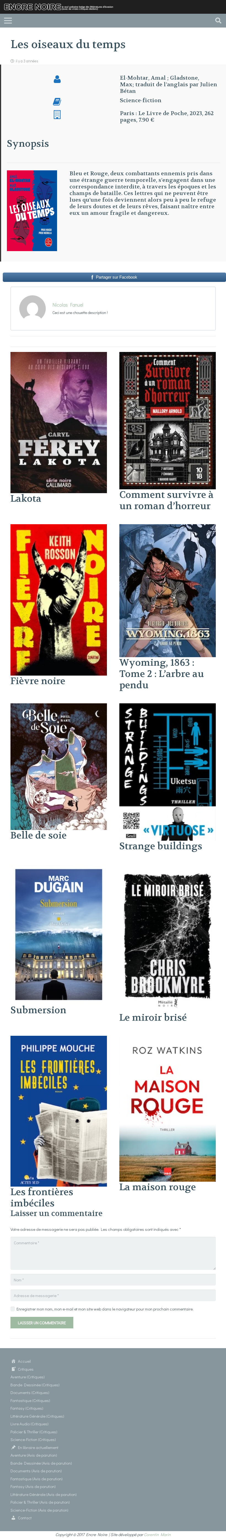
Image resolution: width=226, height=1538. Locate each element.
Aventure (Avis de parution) (33, 1455)
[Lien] (61, 7)
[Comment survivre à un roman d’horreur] (167, 355)
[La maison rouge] (167, 1039)
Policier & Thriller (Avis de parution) (40, 1502)
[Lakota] (58, 355)
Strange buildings (160, 846)
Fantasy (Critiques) (26, 1408)
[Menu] (8, 20)
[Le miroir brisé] (167, 867)
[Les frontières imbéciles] (58, 1039)
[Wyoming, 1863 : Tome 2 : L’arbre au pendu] (167, 527)
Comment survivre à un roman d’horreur (166, 500)
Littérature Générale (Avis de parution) (43, 1494)
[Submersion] (58, 867)
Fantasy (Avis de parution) (33, 1486)
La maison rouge (157, 1187)
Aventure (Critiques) (27, 1376)
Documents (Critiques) (29, 1392)
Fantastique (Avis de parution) (36, 1478)
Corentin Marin (157, 1534)
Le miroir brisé (153, 1018)
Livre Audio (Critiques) (29, 1423)
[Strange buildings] (167, 706)
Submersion (38, 1010)
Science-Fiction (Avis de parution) (39, 1510)
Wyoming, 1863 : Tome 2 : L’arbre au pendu (161, 674)
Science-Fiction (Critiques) (33, 1439)
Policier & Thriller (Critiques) (33, 1431)
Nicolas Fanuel (67, 304)
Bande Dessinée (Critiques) (35, 1384)
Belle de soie (38, 835)
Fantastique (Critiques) (30, 1400)
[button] (218, 20)
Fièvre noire (37, 681)
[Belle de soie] (58, 706)
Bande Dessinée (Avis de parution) (41, 1463)
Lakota (25, 499)
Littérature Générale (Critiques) (37, 1416)
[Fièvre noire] (58, 527)
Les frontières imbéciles (41, 1197)
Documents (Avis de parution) (36, 1470)
